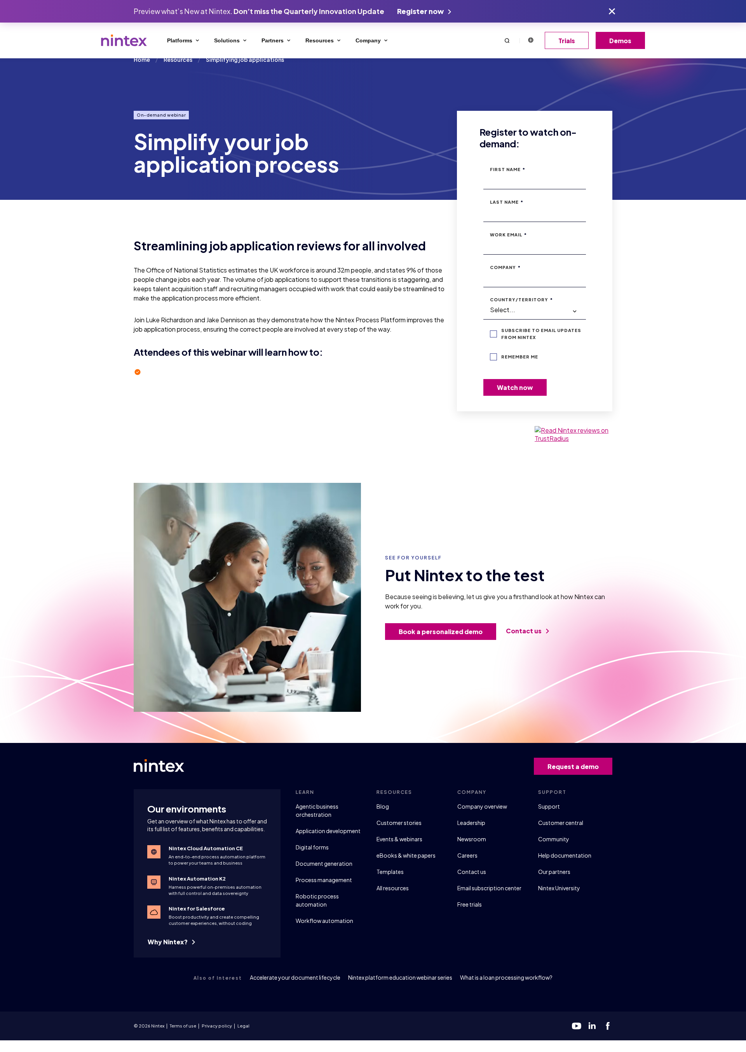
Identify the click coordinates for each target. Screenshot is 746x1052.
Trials (566, 41)
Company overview (482, 806)
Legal (243, 1025)
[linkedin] (592, 1026)
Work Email (508, 234)
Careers (467, 855)
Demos (620, 41)
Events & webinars (399, 838)
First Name (507, 169)
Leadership (471, 822)
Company (368, 40)
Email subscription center (489, 887)
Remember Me (519, 356)
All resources (392, 887)
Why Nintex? (168, 942)
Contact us (524, 631)
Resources (319, 40)
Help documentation (564, 855)
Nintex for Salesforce (197, 908)
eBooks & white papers (406, 855)
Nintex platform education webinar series (400, 977)
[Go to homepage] (124, 40)
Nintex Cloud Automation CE (206, 848)
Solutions (227, 40)
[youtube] (576, 1026)
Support (549, 806)
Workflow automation (324, 920)
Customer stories (399, 822)
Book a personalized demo (441, 631)
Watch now (515, 387)
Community (553, 838)
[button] (507, 40)
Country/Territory (521, 299)
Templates (390, 871)
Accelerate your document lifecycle (295, 977)
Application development (328, 830)
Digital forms (312, 847)
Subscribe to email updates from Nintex (541, 334)
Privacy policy (217, 1025)
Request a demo (573, 766)
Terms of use (183, 1025)
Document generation (324, 863)
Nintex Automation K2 (197, 879)
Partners (272, 40)
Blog (382, 806)
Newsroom (471, 838)
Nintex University (559, 887)
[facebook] (607, 1026)
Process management (324, 879)
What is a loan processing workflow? (506, 977)
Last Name (506, 201)
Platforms (179, 40)
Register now (421, 11)
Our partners (554, 871)
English (530, 40)
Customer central (560, 822)
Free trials (469, 904)
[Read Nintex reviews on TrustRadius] (573, 434)
